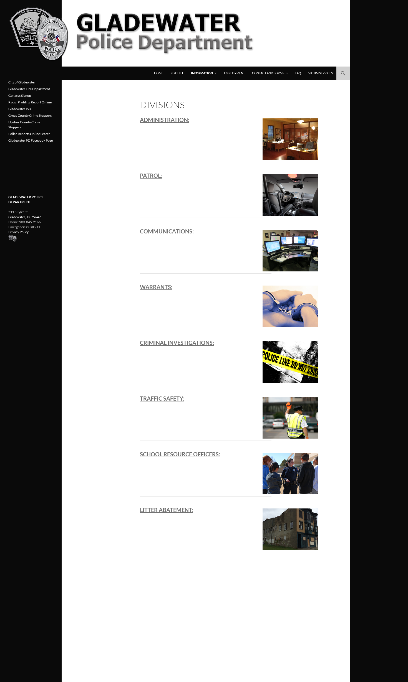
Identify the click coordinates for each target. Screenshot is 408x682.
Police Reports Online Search (29, 134)
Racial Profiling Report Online (30, 102)
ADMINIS (152, 119)
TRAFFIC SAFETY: (162, 398)
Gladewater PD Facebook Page (30, 140)
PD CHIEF (177, 73)
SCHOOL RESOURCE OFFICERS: (180, 454)
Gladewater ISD (19, 109)
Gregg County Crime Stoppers (30, 115)
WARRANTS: (156, 287)
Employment (234, 73)
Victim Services (320, 73)
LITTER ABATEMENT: (166, 510)
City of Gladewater (21, 82)
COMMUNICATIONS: (167, 231)
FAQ (298, 73)
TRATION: (176, 119)
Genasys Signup (19, 95)
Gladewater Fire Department (29, 89)
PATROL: (151, 175)
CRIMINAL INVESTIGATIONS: (177, 342)
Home (158, 73)
